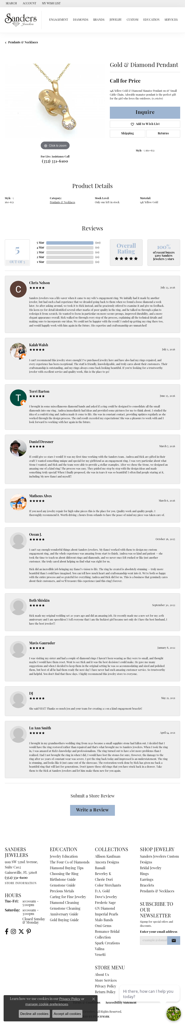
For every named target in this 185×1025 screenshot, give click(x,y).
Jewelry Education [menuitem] (64, 857)
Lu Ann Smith (40, 728)
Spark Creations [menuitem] (107, 943)
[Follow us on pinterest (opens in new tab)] (28, 931)
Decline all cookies (34, 1014)
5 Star (40, 243)
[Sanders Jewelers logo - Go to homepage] (22, 20)
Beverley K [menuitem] (103, 874)
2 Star (40, 257)
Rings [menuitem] (144, 874)
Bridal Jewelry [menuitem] (150, 868)
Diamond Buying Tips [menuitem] (66, 868)
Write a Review (92, 810)
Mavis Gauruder (42, 643)
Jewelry (116, 20)
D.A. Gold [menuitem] (102, 891)
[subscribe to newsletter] (173, 940)
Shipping (127, 133)
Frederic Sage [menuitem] (105, 903)
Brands (98, 20)
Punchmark (101, 1017)
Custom (132, 20)
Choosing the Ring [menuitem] (64, 874)
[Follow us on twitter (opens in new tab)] (21, 931)
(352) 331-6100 (55, 161)
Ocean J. (35, 535)
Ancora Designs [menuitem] (107, 862)
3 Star (40, 252)
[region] (55, 101)
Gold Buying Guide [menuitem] (64, 920)
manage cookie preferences (46, 1004)
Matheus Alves (40, 496)
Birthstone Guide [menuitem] (63, 880)
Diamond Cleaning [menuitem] (64, 903)
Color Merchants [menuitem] (108, 886)
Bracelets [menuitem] (147, 886)
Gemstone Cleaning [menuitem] (65, 909)
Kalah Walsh (38, 345)
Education (151, 20)
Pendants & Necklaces (23, 42)
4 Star (40, 247)
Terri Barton (39, 392)
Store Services (106, 981)
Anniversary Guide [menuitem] (64, 914)
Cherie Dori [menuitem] (104, 880)
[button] (11, 3)
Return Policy (105, 992)
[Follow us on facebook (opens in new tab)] (6, 931)
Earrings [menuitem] (146, 880)
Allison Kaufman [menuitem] (107, 857)
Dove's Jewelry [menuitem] (106, 897)
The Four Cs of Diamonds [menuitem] (69, 862)
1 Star (40, 262)
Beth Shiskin (39, 601)
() (97, 243)
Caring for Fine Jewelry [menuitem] (68, 897)
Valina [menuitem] (99, 949)
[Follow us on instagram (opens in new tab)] (13, 931)
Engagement (58, 20)
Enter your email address (158, 932)
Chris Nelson (39, 283)
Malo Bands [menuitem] (104, 920)
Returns (163, 133)
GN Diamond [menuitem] (105, 909)
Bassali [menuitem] (100, 868)
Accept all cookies (67, 1014)
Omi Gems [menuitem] (103, 926)
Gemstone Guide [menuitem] (62, 886)
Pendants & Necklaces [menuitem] (157, 891)
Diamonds (80, 20)
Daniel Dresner (41, 442)
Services (171, 20)
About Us (102, 975)
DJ (31, 694)
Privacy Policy (105, 986)
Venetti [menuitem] (100, 955)
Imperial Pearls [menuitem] (106, 914)
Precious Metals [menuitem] (62, 891)
